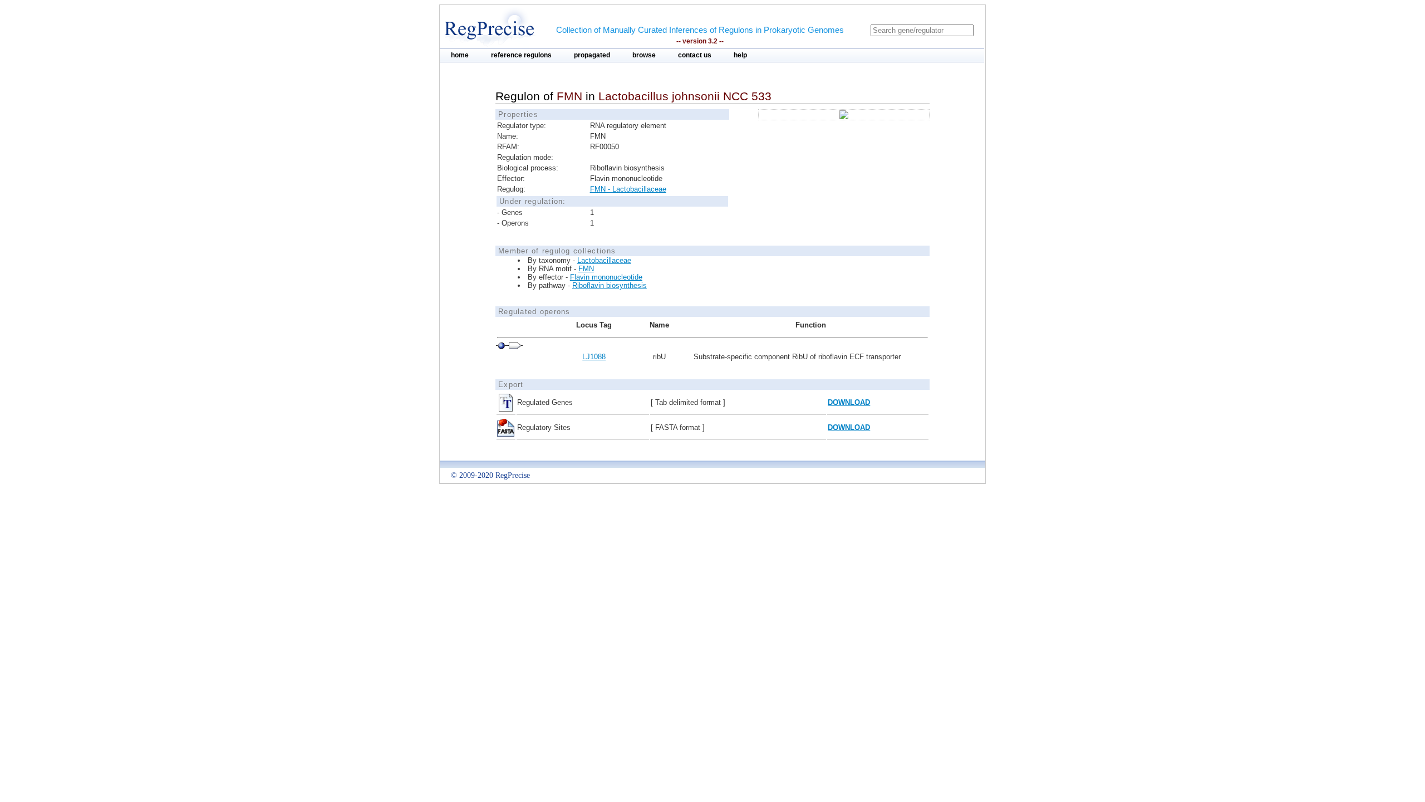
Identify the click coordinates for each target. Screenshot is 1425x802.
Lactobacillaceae (604, 260)
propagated (592, 55)
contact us (694, 55)
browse (644, 55)
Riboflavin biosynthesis (609, 285)
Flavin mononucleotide (606, 277)
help (740, 55)
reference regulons (521, 55)
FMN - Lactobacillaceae (628, 189)
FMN (586, 269)
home (460, 55)
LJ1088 (594, 357)
